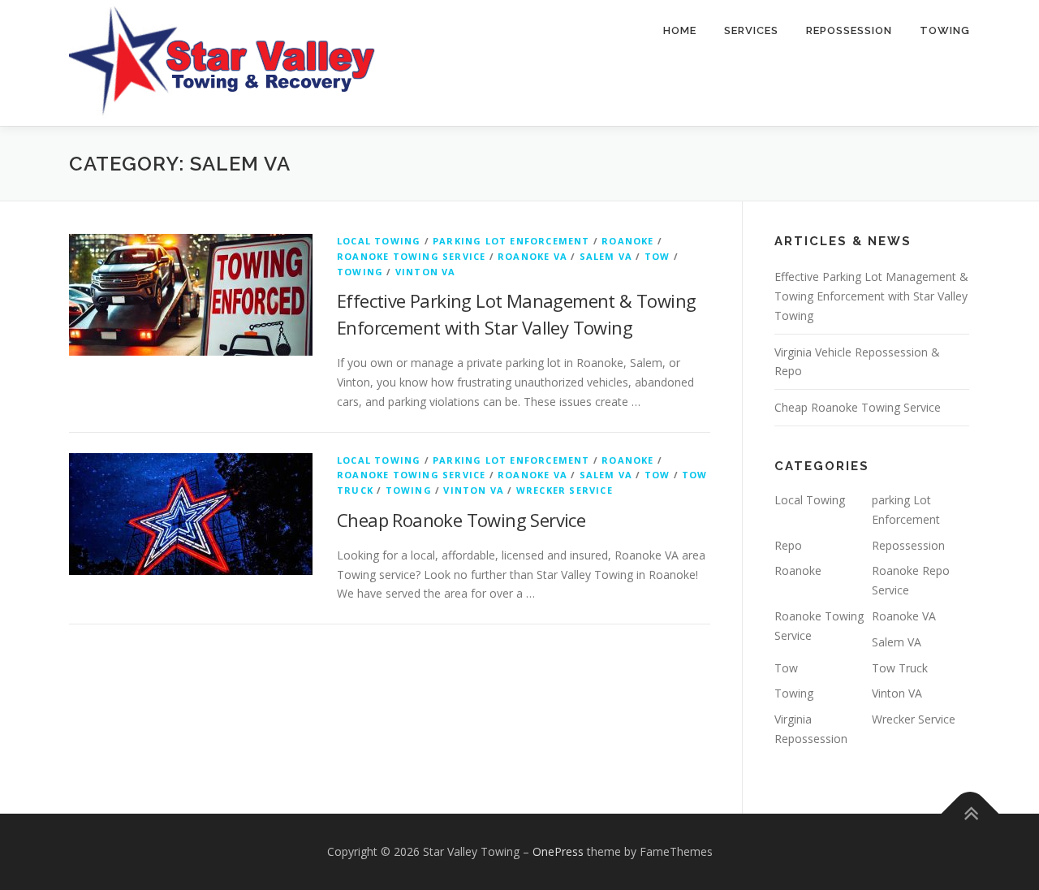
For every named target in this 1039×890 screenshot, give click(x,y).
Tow (657, 256)
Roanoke (627, 241)
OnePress (558, 851)
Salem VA (606, 256)
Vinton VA (425, 272)
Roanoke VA (532, 256)
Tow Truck (900, 668)
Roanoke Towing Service (411, 256)
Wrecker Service (564, 490)
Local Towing (378, 241)
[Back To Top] (970, 813)
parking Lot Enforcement (511, 241)
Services (751, 30)
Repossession (849, 30)
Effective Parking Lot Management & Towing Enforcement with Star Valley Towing (871, 296)
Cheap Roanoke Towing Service (461, 520)
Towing (945, 30)
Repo (788, 545)
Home (679, 30)
